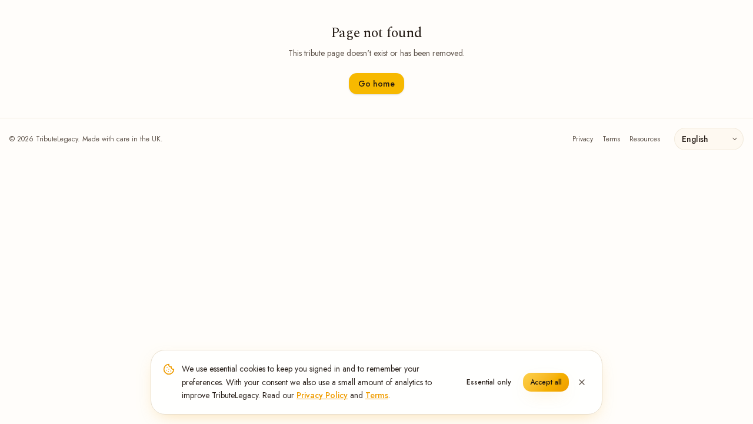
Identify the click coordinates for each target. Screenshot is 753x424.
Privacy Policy (322, 395)
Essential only (489, 382)
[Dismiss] (582, 382)
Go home (376, 84)
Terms (611, 139)
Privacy (582, 139)
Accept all (546, 382)
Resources (644, 139)
